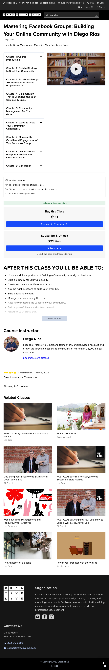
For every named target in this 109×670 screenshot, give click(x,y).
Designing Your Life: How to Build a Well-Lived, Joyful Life (26, 478)
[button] (102, 663)
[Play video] (76, 69)
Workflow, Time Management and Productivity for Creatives (22, 521)
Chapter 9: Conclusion (18, 165)
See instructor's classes (36, 358)
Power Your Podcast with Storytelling (77, 562)
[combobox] (71, 14)
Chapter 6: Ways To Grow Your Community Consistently (20, 125)
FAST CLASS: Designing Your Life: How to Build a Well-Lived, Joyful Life (80, 521)
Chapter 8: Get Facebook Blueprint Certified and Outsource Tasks (20, 154)
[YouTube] (37, 616)
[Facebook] (44, 616)
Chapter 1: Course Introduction (16, 58)
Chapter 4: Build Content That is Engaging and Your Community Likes (21, 97)
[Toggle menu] (103, 14)
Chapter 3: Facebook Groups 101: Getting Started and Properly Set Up (22, 82)
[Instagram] (51, 616)
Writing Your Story (66, 433)
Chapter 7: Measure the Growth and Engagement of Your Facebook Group (22, 140)
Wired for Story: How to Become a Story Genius (26, 435)
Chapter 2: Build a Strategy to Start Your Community (21, 69)
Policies (54, 665)
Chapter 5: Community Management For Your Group (19, 111)
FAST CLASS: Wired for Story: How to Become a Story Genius (77, 478)
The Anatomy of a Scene (17, 562)
